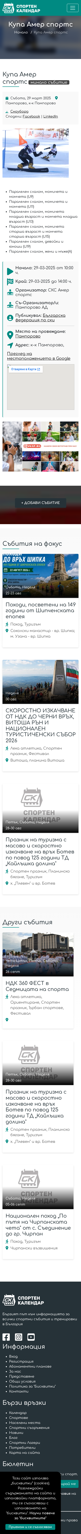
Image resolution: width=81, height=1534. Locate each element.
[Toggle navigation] (73, 8)
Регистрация (21, 1361)
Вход (13, 1356)
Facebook (31, 116)
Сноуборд (19, 111)
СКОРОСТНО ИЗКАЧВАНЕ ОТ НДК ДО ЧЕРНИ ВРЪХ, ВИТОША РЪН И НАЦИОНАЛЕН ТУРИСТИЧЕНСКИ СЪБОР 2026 (41, 726)
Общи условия (22, 1381)
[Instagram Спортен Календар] (19, 1337)
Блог (13, 1438)
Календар (18, 1413)
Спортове (18, 1418)
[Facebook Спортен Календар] (7, 1337)
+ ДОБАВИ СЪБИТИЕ (40, 503)
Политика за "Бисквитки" (32, 1386)
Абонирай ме (64, 1484)
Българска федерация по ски (40, 317)
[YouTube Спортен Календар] (31, 1337)
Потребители (22, 1448)
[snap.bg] (40, 447)
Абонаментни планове (30, 1366)
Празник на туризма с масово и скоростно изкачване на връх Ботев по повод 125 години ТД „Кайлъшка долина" (40, 852)
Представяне (21, 1376)
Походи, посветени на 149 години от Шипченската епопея (41, 611)
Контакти (18, 1391)
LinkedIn (50, 116)
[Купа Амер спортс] (39, 153)
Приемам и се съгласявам (30, 1527)
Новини (16, 1433)
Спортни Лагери (24, 1443)
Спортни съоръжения (29, 1428)
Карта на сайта (24, 1453)
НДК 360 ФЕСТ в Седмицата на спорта (37, 986)
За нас (15, 1371)
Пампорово (27, 336)
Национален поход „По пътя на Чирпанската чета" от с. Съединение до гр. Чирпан (38, 1225)
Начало (21, 32)
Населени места (24, 1423)
